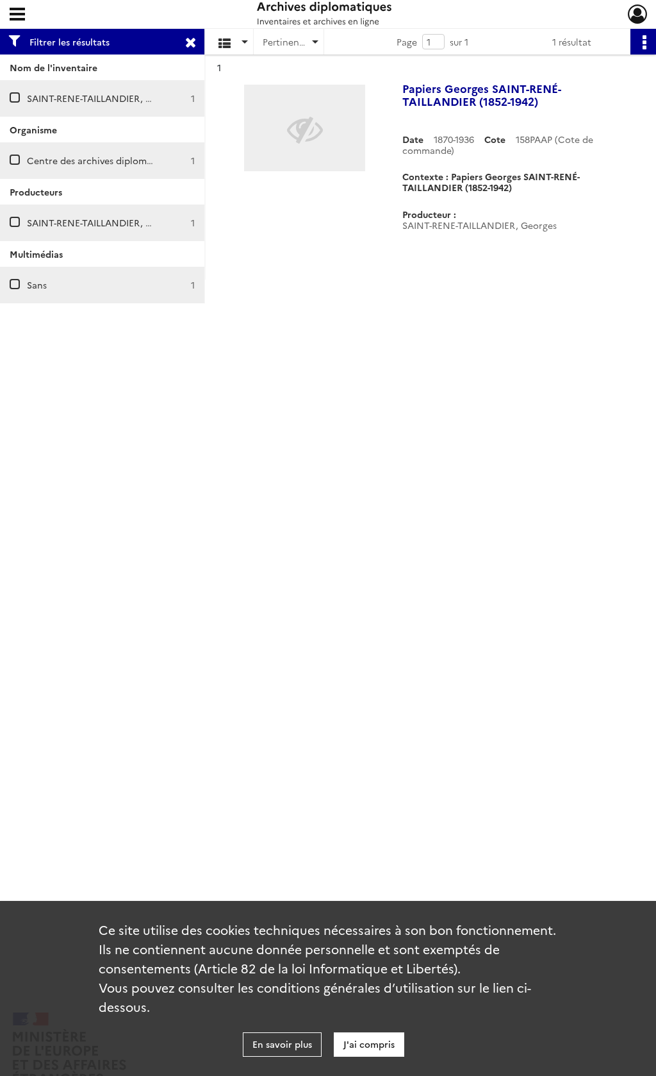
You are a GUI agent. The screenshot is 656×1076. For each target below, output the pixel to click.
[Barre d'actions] (643, 42)
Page (407, 41)
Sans (37, 284)
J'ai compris (369, 1044)
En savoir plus (282, 1044)
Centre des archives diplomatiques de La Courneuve (140, 160)
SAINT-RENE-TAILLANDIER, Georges (104, 98)
